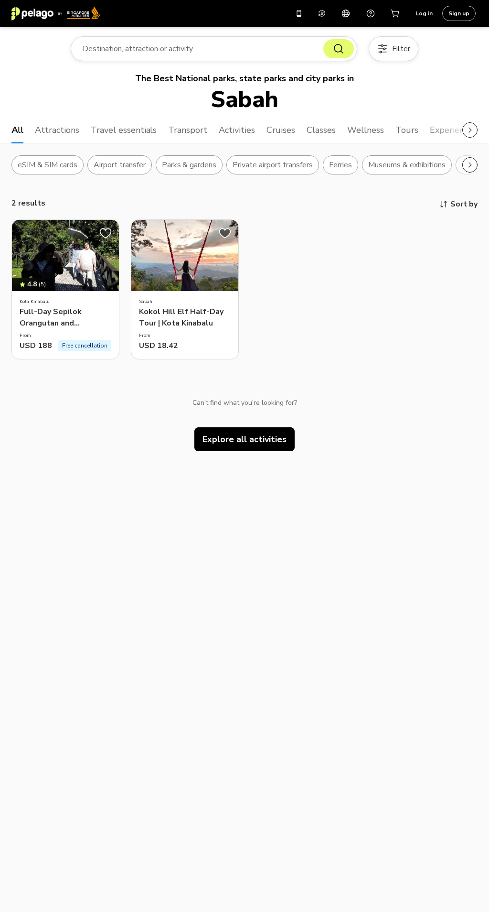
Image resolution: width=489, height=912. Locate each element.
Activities (237, 130)
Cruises (280, 130)
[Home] (55, 13)
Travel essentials (124, 130)
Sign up (458, 13)
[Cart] (395, 13)
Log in (424, 13)
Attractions (57, 130)
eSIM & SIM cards (47, 165)
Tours (406, 130)
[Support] (370, 13)
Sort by (464, 204)
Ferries (340, 165)
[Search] (338, 48)
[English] (345, 13)
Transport (187, 130)
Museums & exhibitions (407, 165)
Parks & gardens (189, 165)
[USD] (321, 13)
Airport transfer (120, 165)
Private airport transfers (273, 165)
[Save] (105, 233)
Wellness (365, 130)
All (17, 130)
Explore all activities (244, 439)
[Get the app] (298, 13)
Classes (321, 130)
